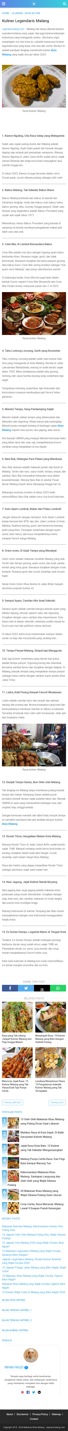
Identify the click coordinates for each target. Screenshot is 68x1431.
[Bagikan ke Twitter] (26, 988)
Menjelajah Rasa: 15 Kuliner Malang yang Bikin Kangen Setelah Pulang (50, 1038)
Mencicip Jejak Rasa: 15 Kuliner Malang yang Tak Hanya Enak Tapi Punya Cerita (15, 1086)
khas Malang (9, 823)
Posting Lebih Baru (12, 1102)
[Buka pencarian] (64, 4)
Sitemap (56, 1414)
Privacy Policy (40, 1414)
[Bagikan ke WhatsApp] (58, 988)
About (9, 1414)
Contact (34, 1419)
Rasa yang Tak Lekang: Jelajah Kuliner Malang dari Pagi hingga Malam (17, 1038)
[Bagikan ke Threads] (42, 988)
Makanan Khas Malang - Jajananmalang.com (44, 1427)
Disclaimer (23, 1414)
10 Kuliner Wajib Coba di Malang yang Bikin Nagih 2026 (33, 1292)
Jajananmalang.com (13, 29)
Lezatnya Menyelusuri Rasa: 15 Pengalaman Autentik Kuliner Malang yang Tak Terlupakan (50, 1086)
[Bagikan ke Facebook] (10, 988)
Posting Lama (57, 1102)
